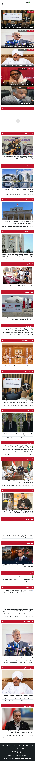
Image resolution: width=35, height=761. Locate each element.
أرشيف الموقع (25, 746)
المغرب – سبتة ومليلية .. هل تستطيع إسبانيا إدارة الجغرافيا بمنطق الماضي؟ (18, 580)
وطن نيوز (25, 756)
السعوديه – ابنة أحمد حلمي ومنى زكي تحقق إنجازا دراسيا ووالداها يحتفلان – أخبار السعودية (18, 157)
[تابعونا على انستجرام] (15, 752)
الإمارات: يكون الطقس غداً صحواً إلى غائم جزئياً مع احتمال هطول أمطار (18, 190)
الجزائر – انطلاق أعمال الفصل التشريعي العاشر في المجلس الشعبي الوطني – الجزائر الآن (18, 536)
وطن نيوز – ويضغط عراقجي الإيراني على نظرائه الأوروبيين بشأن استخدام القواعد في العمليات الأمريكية (18, 731)
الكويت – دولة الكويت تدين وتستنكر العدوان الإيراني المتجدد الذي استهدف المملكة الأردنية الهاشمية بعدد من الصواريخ (17, 255)
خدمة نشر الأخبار (20, 749)
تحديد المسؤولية (16, 746)
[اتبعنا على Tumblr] (22, 752)
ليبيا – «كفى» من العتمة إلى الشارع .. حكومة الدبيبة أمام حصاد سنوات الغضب (18, 566)
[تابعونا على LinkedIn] (20, 752)
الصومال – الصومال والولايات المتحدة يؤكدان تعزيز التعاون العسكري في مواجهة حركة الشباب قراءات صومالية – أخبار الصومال (18, 611)
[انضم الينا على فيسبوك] (12, 752)
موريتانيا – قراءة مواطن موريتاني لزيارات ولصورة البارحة (18, 657)
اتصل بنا (13, 749)
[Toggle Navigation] (32, 4)
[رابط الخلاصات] (17, 752)
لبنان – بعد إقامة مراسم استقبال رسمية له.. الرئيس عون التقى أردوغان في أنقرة (18, 434)
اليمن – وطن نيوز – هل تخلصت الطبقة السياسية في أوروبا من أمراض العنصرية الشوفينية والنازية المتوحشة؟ (18, 333)
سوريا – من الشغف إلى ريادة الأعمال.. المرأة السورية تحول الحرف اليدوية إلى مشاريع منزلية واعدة (18, 450)
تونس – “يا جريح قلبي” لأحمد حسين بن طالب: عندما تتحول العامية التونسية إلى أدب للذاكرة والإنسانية (18, 512)
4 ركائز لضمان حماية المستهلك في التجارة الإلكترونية (19, 286)
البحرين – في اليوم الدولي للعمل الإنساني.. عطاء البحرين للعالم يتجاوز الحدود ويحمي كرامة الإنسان (18, 318)
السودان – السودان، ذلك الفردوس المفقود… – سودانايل (18, 695)
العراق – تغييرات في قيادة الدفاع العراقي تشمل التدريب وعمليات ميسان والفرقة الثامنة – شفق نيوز (18, 222)
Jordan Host (7, 758)
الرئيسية (32, 746)
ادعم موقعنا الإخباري (6, 746)
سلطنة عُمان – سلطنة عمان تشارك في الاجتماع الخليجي (19, 365)
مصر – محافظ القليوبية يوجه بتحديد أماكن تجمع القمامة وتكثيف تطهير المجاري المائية (19, 481)
